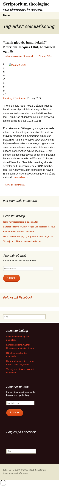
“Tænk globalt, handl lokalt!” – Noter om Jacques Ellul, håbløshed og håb (29, 47)
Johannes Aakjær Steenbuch (19, 56)
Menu (6, 15)
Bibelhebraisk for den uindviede (18, 231)
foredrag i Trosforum (14, 98)
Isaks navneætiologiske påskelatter (20, 222)
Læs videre (20, 177)
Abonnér (11, 278)
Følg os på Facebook (18, 297)
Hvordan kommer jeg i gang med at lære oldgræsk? (28, 236)
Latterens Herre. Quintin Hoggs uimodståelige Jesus (29, 226)
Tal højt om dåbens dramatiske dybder (22, 241)
